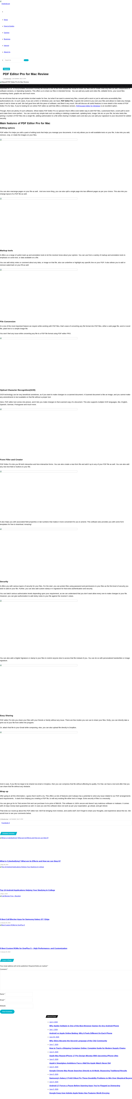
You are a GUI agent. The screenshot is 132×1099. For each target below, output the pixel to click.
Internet (6, 45)
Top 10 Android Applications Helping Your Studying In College (27, 890)
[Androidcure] (5, 4)
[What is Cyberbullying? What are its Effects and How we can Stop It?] (66, 847)
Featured (6, 69)
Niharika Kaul (7, 78)
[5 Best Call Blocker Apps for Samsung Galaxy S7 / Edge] (66, 905)
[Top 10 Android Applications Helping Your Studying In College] (66, 876)
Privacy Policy (29, 1021)
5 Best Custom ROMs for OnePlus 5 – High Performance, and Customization (33, 948)
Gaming (6, 32)
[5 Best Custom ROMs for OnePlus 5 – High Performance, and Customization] (66, 935)
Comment (4, 969)
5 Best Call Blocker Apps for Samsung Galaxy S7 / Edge (24, 919)
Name (2, 994)
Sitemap (38, 1021)
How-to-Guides (9, 26)
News (6, 20)
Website (3, 1006)
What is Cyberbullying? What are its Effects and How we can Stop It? (30, 861)
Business (7, 39)
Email (2, 1000)
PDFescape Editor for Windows (88, 106)
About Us (7, 52)
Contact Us (19, 1021)
